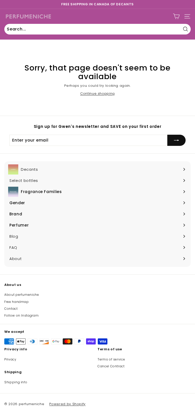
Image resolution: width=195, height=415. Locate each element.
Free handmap (16, 302)
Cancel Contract (111, 366)
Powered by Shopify (67, 404)
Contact (11, 308)
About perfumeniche (21, 294)
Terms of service (111, 359)
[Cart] (176, 16)
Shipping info (15, 382)
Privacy (10, 359)
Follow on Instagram (21, 315)
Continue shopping (97, 93)
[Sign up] (176, 140)
